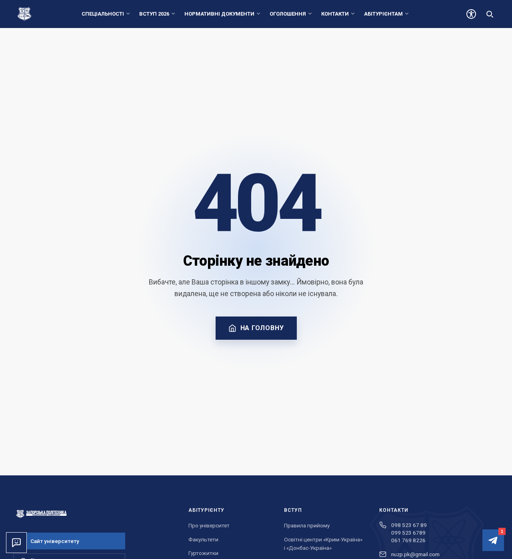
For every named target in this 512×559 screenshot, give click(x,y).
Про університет (209, 525)
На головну (262, 328)
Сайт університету (54, 541)
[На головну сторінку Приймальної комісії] (92, 514)
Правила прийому (307, 525)
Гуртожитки (203, 553)
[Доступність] (471, 14)
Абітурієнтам (383, 14)
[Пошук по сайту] (489, 14)
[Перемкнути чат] (16, 542)
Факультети (203, 539)
